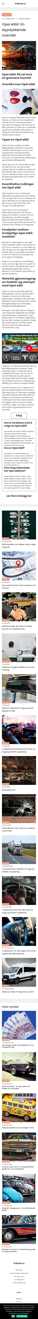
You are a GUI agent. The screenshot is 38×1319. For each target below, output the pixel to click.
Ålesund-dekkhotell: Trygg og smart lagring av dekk (18, 709)
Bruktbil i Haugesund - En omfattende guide (18, 1209)
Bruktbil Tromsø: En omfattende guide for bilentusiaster (18, 1250)
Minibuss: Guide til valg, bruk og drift (18, 992)
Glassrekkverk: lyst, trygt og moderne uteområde (18, 829)
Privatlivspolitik (22, 1316)
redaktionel (7, 14)
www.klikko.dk (20, 1283)
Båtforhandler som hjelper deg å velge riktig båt (19, 545)
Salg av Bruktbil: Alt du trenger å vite (18, 1128)
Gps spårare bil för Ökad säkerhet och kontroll (19, 586)
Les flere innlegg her (19, 496)
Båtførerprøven (8, 790)
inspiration (6, 538)
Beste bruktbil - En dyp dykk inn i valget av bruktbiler (16, 1087)
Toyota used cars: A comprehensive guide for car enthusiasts (18, 1168)
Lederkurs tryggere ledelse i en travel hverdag (18, 668)
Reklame (19, 1299)
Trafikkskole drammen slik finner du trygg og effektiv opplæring (17, 911)
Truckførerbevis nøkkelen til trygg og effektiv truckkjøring (18, 870)
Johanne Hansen (24, 18)
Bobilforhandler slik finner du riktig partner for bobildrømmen (17, 627)
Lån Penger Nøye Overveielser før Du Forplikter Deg (18, 1046)
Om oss (19, 1302)
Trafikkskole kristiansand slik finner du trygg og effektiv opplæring (18, 750)
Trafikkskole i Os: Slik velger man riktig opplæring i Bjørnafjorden (18, 952)
